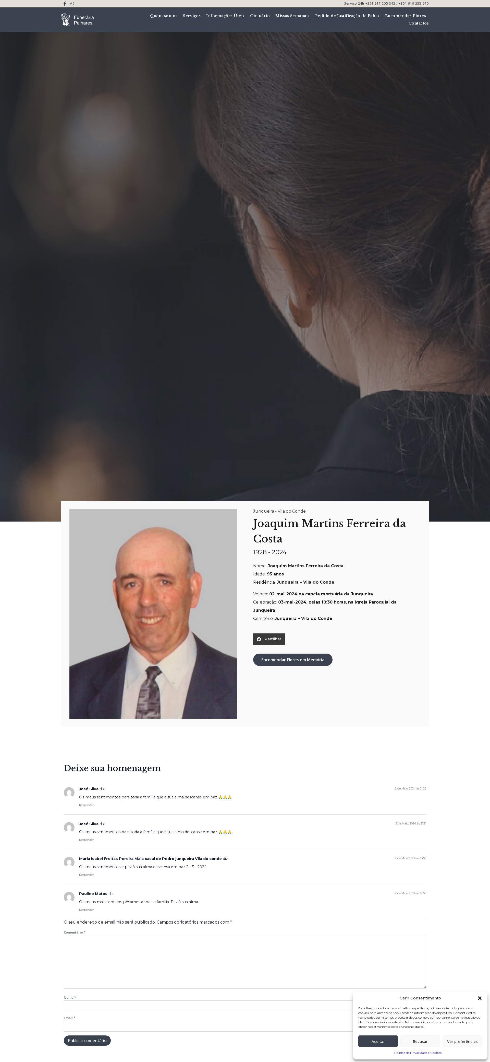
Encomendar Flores (405, 16)
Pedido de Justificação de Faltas (347, 16)
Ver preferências (462, 1041)
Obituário (260, 16)
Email (69, 1018)
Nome (70, 997)
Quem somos (163, 16)
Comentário (74, 932)
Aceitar (378, 1041)
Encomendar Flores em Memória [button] (292, 660)
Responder (86, 805)
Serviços (192, 16)
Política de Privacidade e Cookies (418, 1053)
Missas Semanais (292, 16)
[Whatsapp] (72, 3)
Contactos (419, 23)
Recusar (420, 1041)
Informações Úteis (225, 16)
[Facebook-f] (65, 3)
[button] (479, 998)
